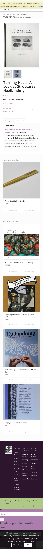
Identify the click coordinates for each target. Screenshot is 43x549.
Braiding (25, 460)
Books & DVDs (25, 455)
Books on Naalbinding (27, 109)
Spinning (34, 472)
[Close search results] (2, 519)
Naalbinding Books (8, 111)
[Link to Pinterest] (30, 506)
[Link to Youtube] (36, 506)
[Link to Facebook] (26, 506)
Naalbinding (34, 460)
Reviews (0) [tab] (20, 121)
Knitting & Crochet (25, 474)
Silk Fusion (33, 468)
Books (18, 109)
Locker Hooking (33, 455)
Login (15, 472)
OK (28, 545)
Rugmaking (34, 463)
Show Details (30, 210)
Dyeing (24, 463)
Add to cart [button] (13, 210)
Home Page (16, 453)
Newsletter (17, 475)
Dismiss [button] (40, 6)
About (16, 458)
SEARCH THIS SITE (17, 488)
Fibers (24, 470)
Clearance (34, 479)
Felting (24, 466)
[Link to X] (23, 506)
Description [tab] (9, 121)
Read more (13, 324)
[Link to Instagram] (33, 506)
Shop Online (16, 479)
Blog (15, 461)
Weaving (34, 475)
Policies (16, 484)
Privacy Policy (17, 545)
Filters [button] (2, 527)
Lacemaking (25, 479)
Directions (17, 468)
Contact (16, 465)
